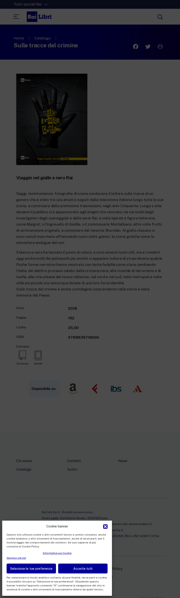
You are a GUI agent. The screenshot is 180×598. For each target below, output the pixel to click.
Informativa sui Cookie (57, 553)
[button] (105, 526)
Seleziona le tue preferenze (31, 568)
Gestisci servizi (16, 558)
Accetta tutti (82, 568)
